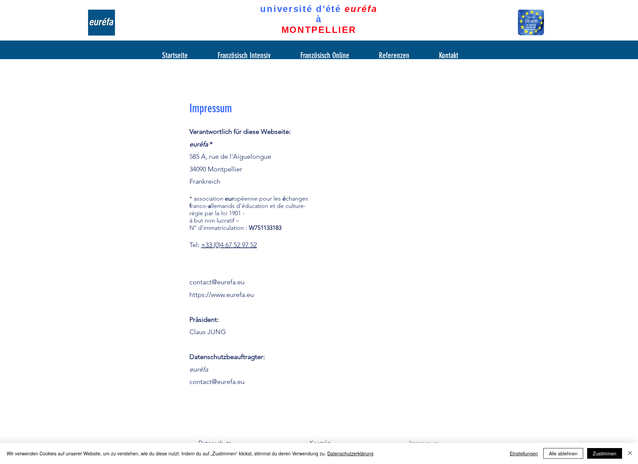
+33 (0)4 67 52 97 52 (229, 245)
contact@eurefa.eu (217, 282)
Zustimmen (604, 453)
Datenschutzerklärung (350, 453)
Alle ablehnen (563, 453)
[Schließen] (630, 453)
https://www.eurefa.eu (221, 295)
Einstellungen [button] (524, 453)
